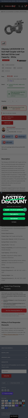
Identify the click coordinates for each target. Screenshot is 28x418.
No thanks (14, 222)
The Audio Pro (14, 214)
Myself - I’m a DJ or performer (14, 210)
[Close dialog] (1, 192)
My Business (14, 218)
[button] (25, 209)
